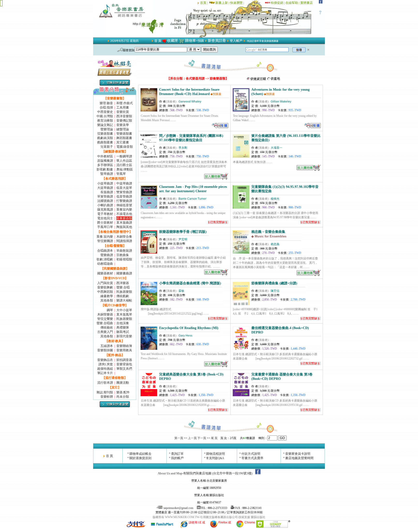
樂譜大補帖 (124, 300)
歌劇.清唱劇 (105, 259)
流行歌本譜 (105, 382)
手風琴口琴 (105, 227)
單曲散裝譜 (124, 250)
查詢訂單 (177, 454)
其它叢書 (122, 142)
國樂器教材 (105, 273)
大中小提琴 (124, 310)
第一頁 (178, 438)
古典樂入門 (105, 332)
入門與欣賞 (105, 283)
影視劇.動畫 (105, 169)
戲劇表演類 (105, 138)
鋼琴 (110, 310)
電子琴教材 (105, 214)
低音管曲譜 (124, 196)
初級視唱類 (124, 259)
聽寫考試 (122, 332)
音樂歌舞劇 (105, 287)
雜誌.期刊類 (105, 392)
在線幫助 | (292, 3)
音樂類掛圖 (105, 350)
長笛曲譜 (106, 192)
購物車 (190, 41)
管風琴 (121, 174)
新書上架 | (222, 3)
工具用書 (122, 107)
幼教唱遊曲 (105, 263)
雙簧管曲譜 (124, 192)
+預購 (200, 41)
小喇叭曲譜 (105, 205)
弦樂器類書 (105, 133)
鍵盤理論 (122, 129)
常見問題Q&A (215, 458)
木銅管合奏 (124, 236)
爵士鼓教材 (105, 222)
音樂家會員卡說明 (297, 454)
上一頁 (192, 438)
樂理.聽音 (106, 103)
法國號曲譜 (105, 201)
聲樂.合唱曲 (105, 323)
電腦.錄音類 (124, 146)
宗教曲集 (122, 255)
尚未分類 (122, 396)
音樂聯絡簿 (124, 346)
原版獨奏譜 (105, 160)
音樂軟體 (106, 396)
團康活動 (122, 382)
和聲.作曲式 (124, 103)
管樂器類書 (124, 133)
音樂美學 (122, 125)
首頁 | (204, 3)
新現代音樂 (124, 336)
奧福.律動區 (124, 169)
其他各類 (106, 300)
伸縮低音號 (124, 205)
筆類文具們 (124, 368)
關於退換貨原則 (140, 458)
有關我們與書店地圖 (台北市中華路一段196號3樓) (217, 473)
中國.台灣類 (105, 116)
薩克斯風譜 (105, 209)
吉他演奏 (122, 323)
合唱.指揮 (106, 107)
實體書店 (306, 3)
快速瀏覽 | (237, 3)
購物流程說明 (215, 454)
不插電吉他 (124, 214)
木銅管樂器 (105, 314)
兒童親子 (106, 146)
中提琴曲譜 (124, 183)
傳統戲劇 (122, 296)
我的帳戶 (177, 458)
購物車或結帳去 (140, 454)
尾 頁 (214, 438)
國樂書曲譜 (124, 273)
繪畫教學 (106, 296)
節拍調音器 (124, 360)
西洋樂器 (122, 283)
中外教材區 (105, 156)
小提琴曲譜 (105, 183)
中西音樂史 (105, 112)
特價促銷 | (278, 3)
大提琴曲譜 (105, 188)
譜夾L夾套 (105, 364)
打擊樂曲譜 (124, 201)
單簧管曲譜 (105, 196)
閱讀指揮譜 (124, 241)
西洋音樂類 (124, 116)
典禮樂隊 (122, 327)
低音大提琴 (124, 188)
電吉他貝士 (105, 218)
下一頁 (201, 438)
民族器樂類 (124, 292)
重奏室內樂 (124, 209)
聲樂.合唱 (123, 287)
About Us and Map (170, 473)
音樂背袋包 (124, 364)
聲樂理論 (106, 129)
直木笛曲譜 (124, 222)
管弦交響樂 (105, 319)
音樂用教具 (124, 350)
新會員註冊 (217, 41)
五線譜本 (106, 346)
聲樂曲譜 (106, 255)
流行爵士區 (124, 165)
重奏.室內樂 (105, 236)
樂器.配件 (123, 392)
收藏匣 (172, 41)
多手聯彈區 (105, 165)
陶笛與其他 (124, 227)
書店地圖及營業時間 (299, 458)
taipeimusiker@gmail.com (178, 508)
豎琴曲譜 (106, 174)
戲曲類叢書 (105, 142)
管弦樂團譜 (105, 241)
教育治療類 (105, 120)
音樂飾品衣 (105, 360)
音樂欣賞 (122, 112)
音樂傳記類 (124, 120)
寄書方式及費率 (252, 458)
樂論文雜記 (105, 125)
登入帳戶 (236, 41)
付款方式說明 (250, 454)
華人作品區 (124, 160)
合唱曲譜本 (105, 250)
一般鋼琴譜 (124, 156)
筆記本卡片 (105, 373)
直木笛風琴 (124, 314)
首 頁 (157, 41)
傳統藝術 (106, 327)
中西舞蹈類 (105, 292)
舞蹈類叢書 (124, 138)
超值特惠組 (105, 368)
